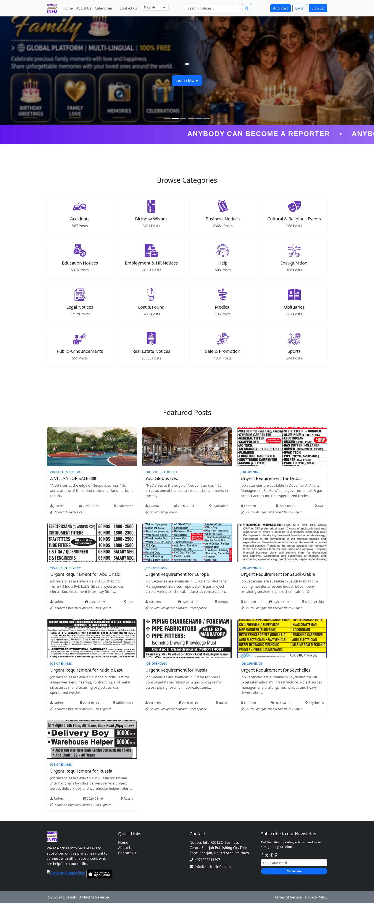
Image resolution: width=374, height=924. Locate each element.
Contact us (128, 8)
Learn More (187, 80)
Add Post (280, 8)
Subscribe (294, 871)
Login (299, 8)
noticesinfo (68, 897)
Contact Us (127, 852)
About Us (83, 8)
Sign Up (318, 8)
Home (68, 8)
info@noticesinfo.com (213, 866)
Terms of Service (288, 897)
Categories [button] (104, 8)
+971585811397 (207, 859)
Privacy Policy (316, 897)
